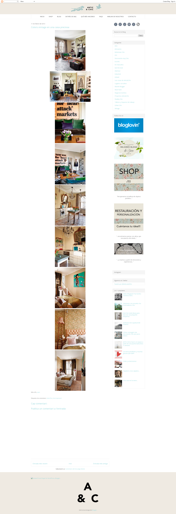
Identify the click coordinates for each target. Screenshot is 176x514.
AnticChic (49, 398)
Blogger (94, 510)
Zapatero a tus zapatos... (131, 371)
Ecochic (117, 61)
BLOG (59, 16)
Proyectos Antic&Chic (122, 96)
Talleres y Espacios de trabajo (124, 102)
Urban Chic (118, 105)
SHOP (51, 16)
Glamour (117, 71)
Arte (116, 46)
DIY (116, 55)
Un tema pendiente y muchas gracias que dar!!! (132, 352)
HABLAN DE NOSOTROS (115, 16)
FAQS (101, 16)
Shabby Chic (119, 99)
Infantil (117, 77)
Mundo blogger (120, 86)
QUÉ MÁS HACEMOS (88, 16)
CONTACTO (132, 16)
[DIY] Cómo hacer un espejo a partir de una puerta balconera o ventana (133, 343)
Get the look (119, 68)
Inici (70, 463)
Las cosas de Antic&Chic (123, 80)
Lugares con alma (120, 83)
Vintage (117, 108)
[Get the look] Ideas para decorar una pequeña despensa (131, 315)
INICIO (42, 16)
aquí (38, 392)
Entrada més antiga (100, 463)
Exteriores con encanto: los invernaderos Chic (132, 304)
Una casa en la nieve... (130, 380)
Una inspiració (57, 398)
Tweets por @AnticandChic (123, 284)
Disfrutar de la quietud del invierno (131, 323)
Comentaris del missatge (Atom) (75, 469)
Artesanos (118, 49)
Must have (118, 90)
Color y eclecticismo (129, 361)
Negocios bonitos (120, 93)
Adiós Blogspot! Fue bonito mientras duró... (132, 294)
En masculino (119, 65)
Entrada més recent (40, 463)
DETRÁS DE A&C (71, 16)
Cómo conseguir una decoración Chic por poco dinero (131, 334)
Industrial (118, 74)
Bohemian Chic (120, 52)
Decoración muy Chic (122, 58)
